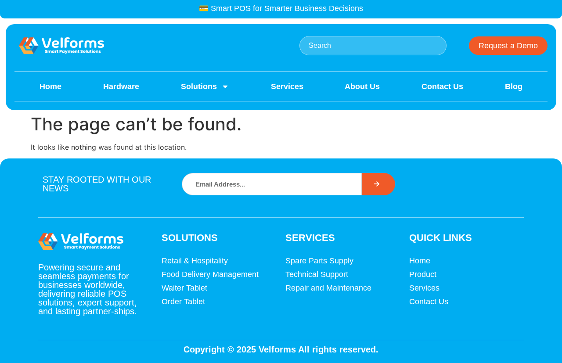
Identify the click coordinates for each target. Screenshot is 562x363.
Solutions (199, 86)
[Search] (378, 184)
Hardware (121, 86)
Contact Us (442, 86)
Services (287, 86)
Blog (513, 86)
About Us (362, 86)
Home (50, 86)
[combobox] (373, 45)
